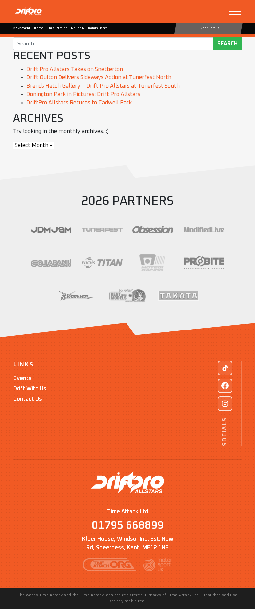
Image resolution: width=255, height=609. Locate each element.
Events (22, 378)
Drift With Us (29, 389)
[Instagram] (225, 403)
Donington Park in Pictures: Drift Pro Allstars (83, 94)
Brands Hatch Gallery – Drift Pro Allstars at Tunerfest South (103, 86)
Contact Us (27, 399)
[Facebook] (225, 386)
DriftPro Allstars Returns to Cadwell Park (79, 103)
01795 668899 (128, 525)
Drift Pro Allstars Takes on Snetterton (74, 69)
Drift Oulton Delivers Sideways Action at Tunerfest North (98, 77)
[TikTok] (225, 368)
